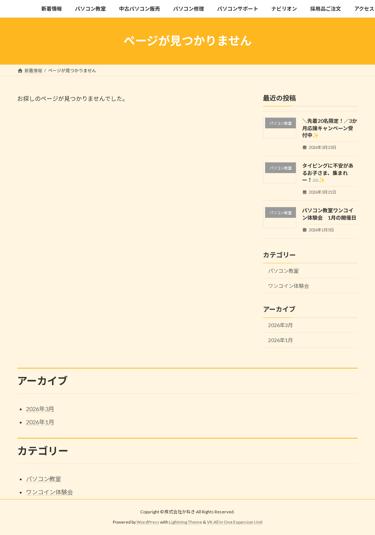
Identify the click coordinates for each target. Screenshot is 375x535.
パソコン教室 (283, 271)
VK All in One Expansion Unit (235, 522)
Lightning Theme (185, 522)
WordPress (148, 522)
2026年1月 (280, 340)
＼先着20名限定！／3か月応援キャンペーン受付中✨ (329, 128)
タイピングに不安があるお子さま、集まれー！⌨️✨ (327, 172)
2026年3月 (280, 325)
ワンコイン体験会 (288, 285)
